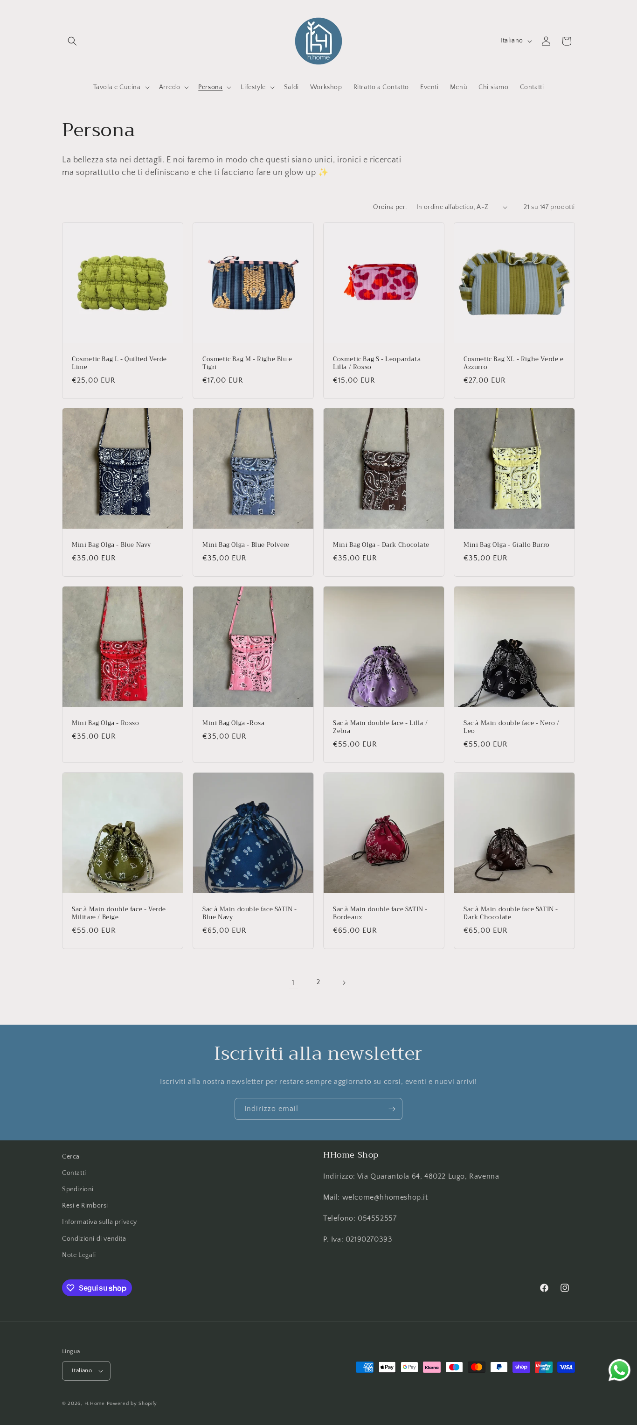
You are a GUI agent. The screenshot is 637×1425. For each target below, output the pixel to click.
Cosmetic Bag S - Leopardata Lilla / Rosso (377, 363)
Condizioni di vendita (94, 1239)
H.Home (94, 1403)
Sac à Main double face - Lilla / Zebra (380, 727)
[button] (72, 41)
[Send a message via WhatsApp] (619, 1370)
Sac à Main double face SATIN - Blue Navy (249, 914)
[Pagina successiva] (343, 982)
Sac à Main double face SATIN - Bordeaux (380, 914)
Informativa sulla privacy (99, 1222)
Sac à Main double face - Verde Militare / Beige (119, 914)
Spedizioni (78, 1189)
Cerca (71, 1156)
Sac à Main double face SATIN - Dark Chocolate (511, 914)
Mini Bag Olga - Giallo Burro (507, 545)
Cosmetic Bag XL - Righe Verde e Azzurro (514, 363)
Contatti (74, 1173)
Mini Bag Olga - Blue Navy (111, 545)
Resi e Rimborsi (85, 1205)
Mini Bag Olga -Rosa (233, 723)
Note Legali (79, 1255)
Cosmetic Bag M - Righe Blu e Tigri (247, 363)
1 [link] (293, 982)
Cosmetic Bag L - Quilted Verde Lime (119, 363)
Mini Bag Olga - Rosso (105, 723)
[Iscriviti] (391, 1109)
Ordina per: (390, 207)
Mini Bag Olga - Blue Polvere (246, 545)
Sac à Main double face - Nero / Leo (512, 727)
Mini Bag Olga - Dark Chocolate (381, 545)
